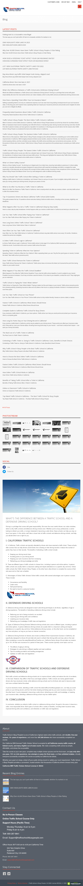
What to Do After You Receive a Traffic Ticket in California (23, 187)
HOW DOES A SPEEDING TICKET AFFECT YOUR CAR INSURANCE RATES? (28, 58)
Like (8, 467)
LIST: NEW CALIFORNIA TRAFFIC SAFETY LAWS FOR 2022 (23, 66)
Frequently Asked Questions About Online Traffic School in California (26, 112)
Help (79, 2)
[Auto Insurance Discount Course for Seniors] (13, 660)
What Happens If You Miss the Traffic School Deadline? (22, 271)
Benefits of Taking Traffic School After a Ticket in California (23, 380)
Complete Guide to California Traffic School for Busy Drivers (24, 311)
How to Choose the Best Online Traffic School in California (23, 357)
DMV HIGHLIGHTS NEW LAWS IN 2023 (16, 42)
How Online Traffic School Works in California (18, 372)
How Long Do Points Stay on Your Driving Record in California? (25, 321)
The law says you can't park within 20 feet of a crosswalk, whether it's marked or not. (39, 779)
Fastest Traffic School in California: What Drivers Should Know (24, 303)
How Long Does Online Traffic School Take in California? (22, 223)
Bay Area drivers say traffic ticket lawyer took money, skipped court (26, 74)
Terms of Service (22, 883)
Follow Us (10, 471)
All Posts (7, 407)
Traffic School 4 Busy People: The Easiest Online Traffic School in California (29, 150)
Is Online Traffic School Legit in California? (17, 241)
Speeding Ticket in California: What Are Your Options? (21, 251)
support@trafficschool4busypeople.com (20, 860)
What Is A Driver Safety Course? (14, 163)
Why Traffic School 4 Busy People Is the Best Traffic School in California (28, 349)
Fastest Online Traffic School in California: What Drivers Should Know (27, 364)
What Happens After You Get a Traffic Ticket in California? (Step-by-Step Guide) (30, 207)
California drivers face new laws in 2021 (16, 82)
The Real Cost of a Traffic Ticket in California (18, 333)
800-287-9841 (65, 2)
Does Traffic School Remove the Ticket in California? (21, 261)
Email (74, 2)
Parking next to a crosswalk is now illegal (17, 34)
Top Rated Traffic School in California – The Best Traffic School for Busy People (31, 396)
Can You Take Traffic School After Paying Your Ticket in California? (26, 215)
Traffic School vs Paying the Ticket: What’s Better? (20, 283)
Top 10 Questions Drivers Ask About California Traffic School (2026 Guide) (29, 197)
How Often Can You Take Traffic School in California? (21, 231)
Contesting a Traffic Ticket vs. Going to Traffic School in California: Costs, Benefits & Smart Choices (37, 341)
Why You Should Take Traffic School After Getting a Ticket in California (27, 177)
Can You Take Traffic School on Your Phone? (18, 295)
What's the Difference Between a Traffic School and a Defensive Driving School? (31, 90)
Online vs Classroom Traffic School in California (19, 388)
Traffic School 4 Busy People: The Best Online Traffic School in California (28, 120)
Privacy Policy (11, 883)
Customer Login (53, 2)
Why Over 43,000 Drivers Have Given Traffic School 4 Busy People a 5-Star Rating (31, 50)
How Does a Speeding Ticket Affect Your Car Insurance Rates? (24, 100)
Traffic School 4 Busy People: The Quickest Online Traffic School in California (29, 134)
